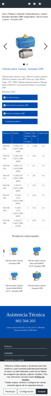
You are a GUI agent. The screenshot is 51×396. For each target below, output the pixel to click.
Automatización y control (36, 13)
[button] (24, 64)
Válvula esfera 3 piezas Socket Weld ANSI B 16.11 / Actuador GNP (14, 288)
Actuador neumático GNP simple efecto (18, 16)
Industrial (21, 13)
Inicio (4, 13)
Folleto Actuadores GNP (15, 113)
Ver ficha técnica (12, 97)
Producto (11, 13)
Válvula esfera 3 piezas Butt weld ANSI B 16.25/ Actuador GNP (37, 263)
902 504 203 (25, 321)
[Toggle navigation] (46, 4)
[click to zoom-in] (25, 46)
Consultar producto (12, 121)
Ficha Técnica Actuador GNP (17, 105)
